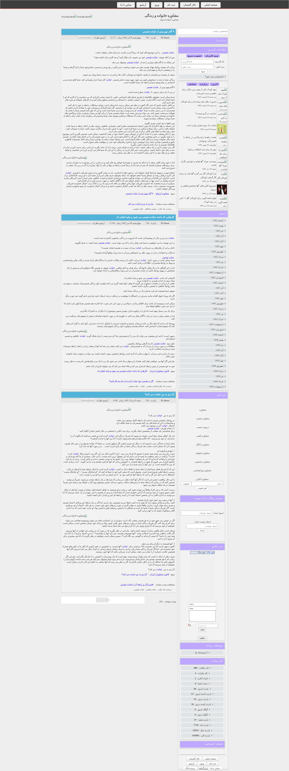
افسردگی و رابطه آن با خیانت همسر (136, 584)
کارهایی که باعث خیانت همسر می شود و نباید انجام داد (145, 217)
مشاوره (202, 410)
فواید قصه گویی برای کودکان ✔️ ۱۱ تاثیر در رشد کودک (197, 202)
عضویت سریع (194, 56)
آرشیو (143, 5)
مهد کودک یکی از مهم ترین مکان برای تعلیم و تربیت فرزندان (199, 93)
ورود (156, 5)
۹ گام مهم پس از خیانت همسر (158, 31)
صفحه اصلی (210, 5)
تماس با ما (125, 5)
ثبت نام (171, 5)
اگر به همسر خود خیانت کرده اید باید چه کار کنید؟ (131, 381)
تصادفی (192, 84)
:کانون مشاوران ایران (160, 371)
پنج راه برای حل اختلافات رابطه (202, 151)
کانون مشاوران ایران (159, 574)
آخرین (215, 84)
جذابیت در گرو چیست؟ (205, 115)
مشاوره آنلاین (202, 479)
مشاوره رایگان (202, 444)
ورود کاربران (212, 56)
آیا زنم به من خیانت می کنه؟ (159, 394)
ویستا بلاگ (190, 768)
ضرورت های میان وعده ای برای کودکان (198, 103)
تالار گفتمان (189, 5)
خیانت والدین (151, 590)
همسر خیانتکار (150, 209)
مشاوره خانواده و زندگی (162, 15)
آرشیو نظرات (99, 37)
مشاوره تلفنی (202, 436)
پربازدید (203, 84)
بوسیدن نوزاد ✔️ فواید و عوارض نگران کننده (198, 165)
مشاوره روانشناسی (202, 470)
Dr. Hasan (165, 37)
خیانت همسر (168, 52)
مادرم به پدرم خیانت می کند (140, 204)
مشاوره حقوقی (203, 453)
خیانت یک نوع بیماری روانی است (201, 127)
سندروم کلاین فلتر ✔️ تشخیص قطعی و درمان (198, 189)
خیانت (109, 79)
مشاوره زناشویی (202, 461)
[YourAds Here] (84, 17)
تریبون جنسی (203, 427)
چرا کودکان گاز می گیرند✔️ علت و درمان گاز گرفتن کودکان (197, 177)
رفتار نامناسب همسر (154, 386)
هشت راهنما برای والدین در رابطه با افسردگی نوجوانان (199, 141)
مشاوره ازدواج (162, 193)
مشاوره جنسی (203, 418)
